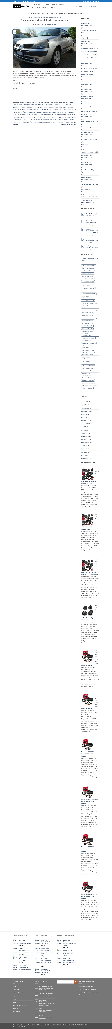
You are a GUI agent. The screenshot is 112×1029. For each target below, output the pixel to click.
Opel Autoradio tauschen (87, 323)
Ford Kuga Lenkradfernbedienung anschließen (92, 247)
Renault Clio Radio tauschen (37, 121)
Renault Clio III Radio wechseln (23, 121)
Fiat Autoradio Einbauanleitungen (86, 105)
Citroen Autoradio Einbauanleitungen (86, 90)
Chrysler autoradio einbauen (88, 288)
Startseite (37, 4)
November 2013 (86, 436)
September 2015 (86, 411)
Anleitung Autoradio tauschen (89, 263)
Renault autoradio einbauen (44, 116)
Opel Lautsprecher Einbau (88, 152)
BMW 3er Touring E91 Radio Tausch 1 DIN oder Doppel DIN (92, 215)
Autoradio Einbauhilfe (34, 17)
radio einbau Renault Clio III (28, 112)
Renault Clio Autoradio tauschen (28, 117)
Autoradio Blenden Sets (86, 986)
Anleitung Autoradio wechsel (88, 265)
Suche (43, 4)
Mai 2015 (84, 417)
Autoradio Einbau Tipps (88, 54)
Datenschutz (16, 989)
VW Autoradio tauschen (87, 388)
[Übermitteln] (75, 982)
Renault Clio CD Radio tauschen (44, 117)
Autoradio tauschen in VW (88, 281)
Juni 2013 (84, 445)
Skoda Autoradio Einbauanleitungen (86, 178)
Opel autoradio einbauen (87, 320)
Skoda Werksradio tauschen (88, 383)
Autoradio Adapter (84, 998)
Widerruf (15, 1008)
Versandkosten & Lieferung (20, 1005)
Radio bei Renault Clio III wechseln (48, 111)
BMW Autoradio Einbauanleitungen (86, 62)
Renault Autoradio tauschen (57, 116)
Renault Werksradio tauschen (25, 122)
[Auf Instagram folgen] (95, 1)
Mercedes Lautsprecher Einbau (90, 139)
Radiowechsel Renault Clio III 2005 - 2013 (30, 114)
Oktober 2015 (85, 408)
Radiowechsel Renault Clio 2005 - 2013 (58, 112)
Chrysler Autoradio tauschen (88, 291)
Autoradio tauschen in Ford (88, 276)
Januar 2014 (84, 433)
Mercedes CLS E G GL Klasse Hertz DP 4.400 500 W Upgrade (89, 801)
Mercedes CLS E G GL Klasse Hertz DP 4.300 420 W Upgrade (89, 754)
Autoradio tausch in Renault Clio (42, 106)
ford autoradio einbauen (87, 312)
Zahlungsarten (17, 1011)
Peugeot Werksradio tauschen (89, 343)
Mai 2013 (84, 449)
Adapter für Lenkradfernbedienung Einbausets (89, 994)
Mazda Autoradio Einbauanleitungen (86, 126)
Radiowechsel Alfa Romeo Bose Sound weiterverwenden (89, 353)
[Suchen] (32, 4)
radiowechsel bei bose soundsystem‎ (87, 357)
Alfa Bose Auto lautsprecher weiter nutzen (90, 259)
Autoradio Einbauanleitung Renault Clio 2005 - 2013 (54, 104)
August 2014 (85, 423)
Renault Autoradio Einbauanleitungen (51, 17)
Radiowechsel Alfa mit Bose (88, 350)
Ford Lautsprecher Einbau (88, 121)
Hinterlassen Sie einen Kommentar (68, 124)
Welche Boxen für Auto (87, 391)
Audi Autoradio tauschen (87, 273)
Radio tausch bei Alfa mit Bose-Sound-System (89, 346)
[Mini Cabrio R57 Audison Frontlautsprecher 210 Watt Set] (87, 610)
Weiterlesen (45, 97)
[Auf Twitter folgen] (96, 1)
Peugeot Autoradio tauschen (88, 340)
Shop (47, 4)
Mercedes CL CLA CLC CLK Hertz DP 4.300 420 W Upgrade (89, 896)
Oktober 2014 (85, 420)
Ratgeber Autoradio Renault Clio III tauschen (51, 114)
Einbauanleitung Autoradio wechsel (28, 109)
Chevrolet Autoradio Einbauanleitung (87, 75)
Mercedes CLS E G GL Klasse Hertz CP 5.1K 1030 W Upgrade (89, 849)
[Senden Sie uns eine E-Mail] (98, 1)
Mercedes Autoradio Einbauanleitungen (87, 133)
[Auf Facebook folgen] (93, 1)
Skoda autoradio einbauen (88, 377)
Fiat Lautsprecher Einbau (88, 111)
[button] (88, 1)
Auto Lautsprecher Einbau (88, 51)
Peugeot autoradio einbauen (88, 338)
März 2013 (84, 455)
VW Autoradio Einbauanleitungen (86, 190)
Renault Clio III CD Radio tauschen (34, 119)
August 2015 (85, 414)
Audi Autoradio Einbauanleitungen (86, 42)
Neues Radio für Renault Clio (44, 109)
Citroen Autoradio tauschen (88, 300)
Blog (83, 1)
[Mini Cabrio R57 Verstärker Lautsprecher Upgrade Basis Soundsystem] (87, 565)
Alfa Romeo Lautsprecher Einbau (88, 31)
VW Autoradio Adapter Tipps (89, 184)
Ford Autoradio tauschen (87, 315)
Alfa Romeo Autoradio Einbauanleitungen (87, 24)
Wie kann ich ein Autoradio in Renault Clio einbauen (44, 122)
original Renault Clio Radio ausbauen (30, 111)
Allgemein (84, 38)
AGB (14, 986)
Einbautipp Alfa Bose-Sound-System (88, 306)
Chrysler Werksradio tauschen (89, 293)
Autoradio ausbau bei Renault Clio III (32, 104)
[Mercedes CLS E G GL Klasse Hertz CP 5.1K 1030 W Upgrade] (87, 839)
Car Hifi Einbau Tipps (87, 71)
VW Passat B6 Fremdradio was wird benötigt (91, 222)
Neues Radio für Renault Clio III (58, 109)
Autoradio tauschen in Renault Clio (56, 107)
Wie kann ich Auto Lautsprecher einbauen (87, 201)
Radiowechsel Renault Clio (42, 112)
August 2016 (85, 401)
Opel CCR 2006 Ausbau (87, 328)
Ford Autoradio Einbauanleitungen (86, 115)
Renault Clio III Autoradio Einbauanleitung (61, 117)
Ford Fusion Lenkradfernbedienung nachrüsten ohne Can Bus (92, 231)
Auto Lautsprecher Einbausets (87, 989)
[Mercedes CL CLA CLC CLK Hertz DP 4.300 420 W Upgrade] (87, 887)
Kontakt (52, 7)
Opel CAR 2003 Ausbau (87, 326)
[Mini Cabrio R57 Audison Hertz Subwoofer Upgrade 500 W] (87, 519)
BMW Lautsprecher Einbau (89, 68)
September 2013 (86, 442)
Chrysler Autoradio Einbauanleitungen (86, 83)
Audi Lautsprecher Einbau (88, 48)
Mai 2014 (84, 430)
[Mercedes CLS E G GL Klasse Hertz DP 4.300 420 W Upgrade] (87, 744)
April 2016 (84, 405)
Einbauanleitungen (57, 4)
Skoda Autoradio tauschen (88, 380)
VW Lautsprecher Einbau (88, 197)
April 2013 (84, 452)
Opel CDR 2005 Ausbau (87, 331)
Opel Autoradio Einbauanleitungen (86, 146)
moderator (54, 24)
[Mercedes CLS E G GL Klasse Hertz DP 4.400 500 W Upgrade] (87, 792)
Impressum (16, 996)
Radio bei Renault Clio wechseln (63, 111)
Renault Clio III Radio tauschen (49, 119)
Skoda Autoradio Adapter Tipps (88, 171)
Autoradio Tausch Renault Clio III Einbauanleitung (44, 20)
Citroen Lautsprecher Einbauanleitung (87, 97)
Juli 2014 (84, 427)
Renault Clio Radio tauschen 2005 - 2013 (54, 121)
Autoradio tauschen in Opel (88, 278)
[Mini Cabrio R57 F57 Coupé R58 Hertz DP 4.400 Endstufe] (87, 699)
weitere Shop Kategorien (39, 7)
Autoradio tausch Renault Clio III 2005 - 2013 (36, 107)
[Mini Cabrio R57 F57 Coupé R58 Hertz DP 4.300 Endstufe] (87, 656)
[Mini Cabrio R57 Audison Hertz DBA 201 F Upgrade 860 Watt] (87, 474)
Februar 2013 (85, 458)
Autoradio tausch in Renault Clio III (58, 106)
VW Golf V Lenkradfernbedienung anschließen (92, 240)
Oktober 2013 (85, 439)
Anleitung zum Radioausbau (61, 102)
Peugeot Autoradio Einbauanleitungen (86, 156)
